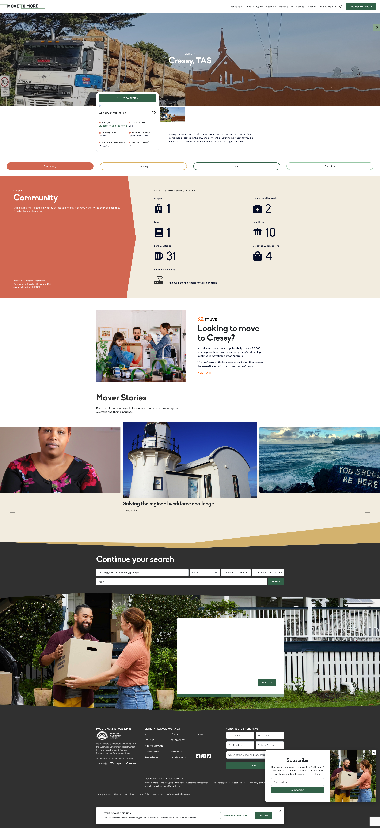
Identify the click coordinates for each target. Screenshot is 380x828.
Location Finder (152, 751)
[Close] (280, 810)
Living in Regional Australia (260, 6)
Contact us (158, 794)
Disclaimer (129, 794)
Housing (143, 166)
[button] (13, 512)
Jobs (236, 166)
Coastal (229, 572)
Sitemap (117, 794)
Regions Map (286, 6)
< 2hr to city (260, 572)
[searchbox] (139, 581)
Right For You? (154, 746)
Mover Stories (177, 751)
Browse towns (151, 757)
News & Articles (327, 6)
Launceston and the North (113, 125)
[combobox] (142, 572)
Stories (300, 6)
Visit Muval (204, 372)
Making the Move (178, 739)
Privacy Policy (143, 794)
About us (235, 6)
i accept (263, 815)
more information (235, 815)
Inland (243, 572)
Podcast (311, 6)
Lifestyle (174, 734)
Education (330, 166)
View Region (130, 98)
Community (49, 166)
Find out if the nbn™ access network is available (193, 283)
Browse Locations (361, 6)
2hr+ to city (276, 572)
